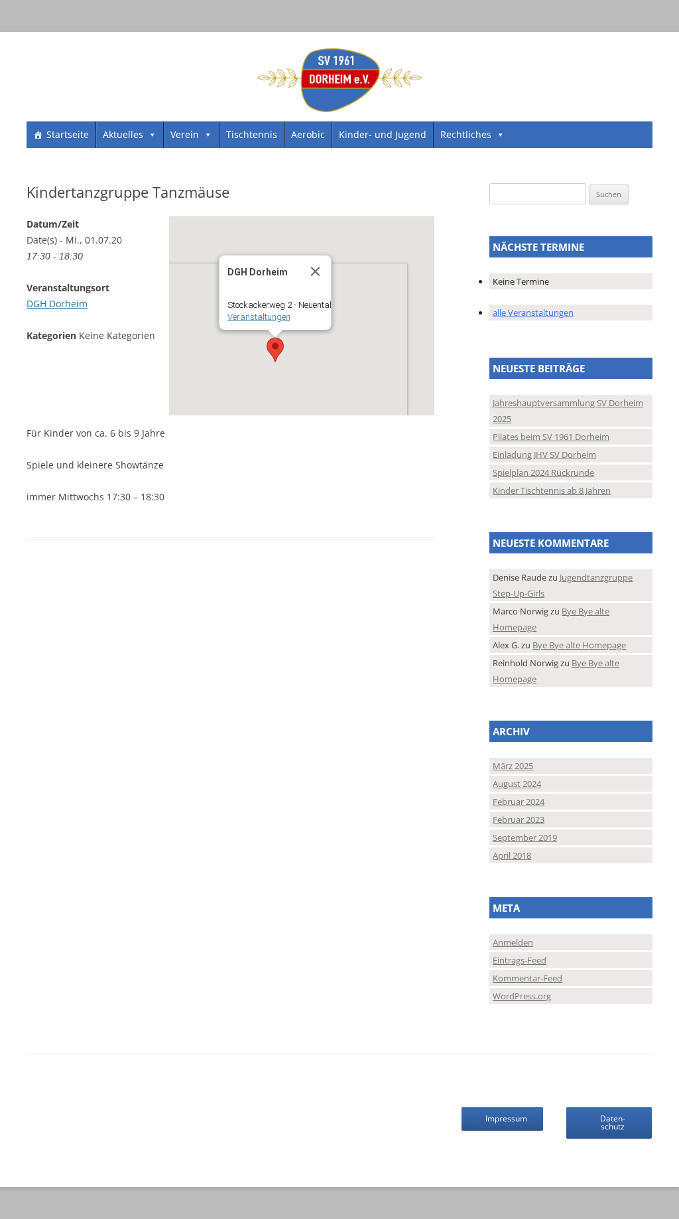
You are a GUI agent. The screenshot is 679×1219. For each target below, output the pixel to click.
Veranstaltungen (258, 317)
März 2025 (513, 766)
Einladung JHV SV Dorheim (544, 455)
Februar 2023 (518, 819)
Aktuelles (123, 134)
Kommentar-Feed (527, 978)
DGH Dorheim (57, 303)
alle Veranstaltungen (533, 313)
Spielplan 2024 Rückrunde (543, 472)
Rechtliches (465, 134)
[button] (275, 349)
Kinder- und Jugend (382, 134)
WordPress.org (522, 996)
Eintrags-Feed (519, 960)
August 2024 (517, 784)
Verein (184, 134)
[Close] (315, 271)
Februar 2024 (518, 802)
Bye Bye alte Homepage (579, 645)
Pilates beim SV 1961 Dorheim (551, 437)
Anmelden (513, 942)
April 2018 (512, 855)
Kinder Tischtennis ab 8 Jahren (552, 490)
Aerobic (308, 134)
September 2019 (525, 837)
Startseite (67, 134)
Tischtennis (251, 134)
